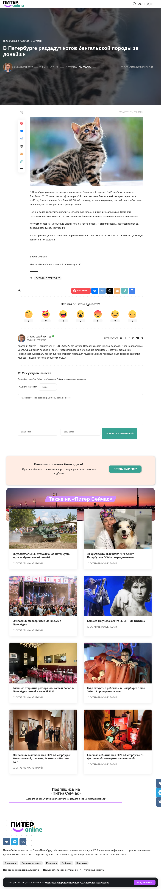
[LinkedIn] (133, 338)
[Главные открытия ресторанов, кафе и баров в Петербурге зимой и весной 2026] (43, 663)
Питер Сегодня (11, 40)
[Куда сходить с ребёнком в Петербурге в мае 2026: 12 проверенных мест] (118, 663)
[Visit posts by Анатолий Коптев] (21, 338)
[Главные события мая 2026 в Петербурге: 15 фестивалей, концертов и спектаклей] (118, 730)
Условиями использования (95, 882)
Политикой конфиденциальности (62, 882)
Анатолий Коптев (41, 337)
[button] (144, 882)
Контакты (81, 863)
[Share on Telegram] (21, 138)
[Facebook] (125, 338)
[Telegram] (142, 338)
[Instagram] (129, 338)
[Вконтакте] (137, 338)
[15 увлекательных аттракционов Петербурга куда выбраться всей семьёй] (43, 529)
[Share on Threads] (21, 146)
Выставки (36, 40)
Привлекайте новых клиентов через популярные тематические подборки (59, 471)
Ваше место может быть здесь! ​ (59, 464)
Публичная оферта (93, 870)
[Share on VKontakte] (21, 131)
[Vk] (6, 841)
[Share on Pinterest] (21, 123)
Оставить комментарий (138, 67)
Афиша (25, 40)
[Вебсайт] (121, 338)
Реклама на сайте (31, 863)
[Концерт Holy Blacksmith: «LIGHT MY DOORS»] (118, 596)
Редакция (51, 863)
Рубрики (66, 863)
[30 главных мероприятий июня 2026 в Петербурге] (43, 596)
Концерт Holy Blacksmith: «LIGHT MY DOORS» (116, 620)
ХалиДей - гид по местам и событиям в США (42, 358)
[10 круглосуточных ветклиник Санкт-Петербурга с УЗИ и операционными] (118, 529)
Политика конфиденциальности (21, 870)
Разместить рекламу (131, 112)
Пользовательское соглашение (60, 870)
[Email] (21, 153)
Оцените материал (28, 387)
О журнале (11, 863)
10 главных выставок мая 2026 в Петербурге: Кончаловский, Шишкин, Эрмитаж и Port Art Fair (42, 759)
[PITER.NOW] (13, 4)
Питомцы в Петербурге (48, 278)
